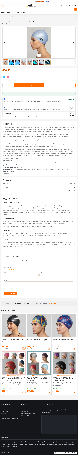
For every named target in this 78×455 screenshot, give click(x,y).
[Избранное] (72, 5)
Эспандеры (66, 442)
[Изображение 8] (48, 62)
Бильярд (40, 442)
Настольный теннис (6, 442)
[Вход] (66, 5)
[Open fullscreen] (39, 55)
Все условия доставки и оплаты (11, 249)
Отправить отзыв (10, 293)
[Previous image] (4, 42)
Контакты (23, 12)
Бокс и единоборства (30, 442)
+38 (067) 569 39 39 (26, 411)
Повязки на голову (49, 442)
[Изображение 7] (41, 62)
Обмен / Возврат (16, 12)
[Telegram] (46, 1)
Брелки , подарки (12, 444)
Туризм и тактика (5, 446)
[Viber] (48, 1)
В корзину (29, 85)
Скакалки (58, 442)
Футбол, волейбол (18, 442)
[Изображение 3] (17, 62)
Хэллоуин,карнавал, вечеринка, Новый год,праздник (60, 444)
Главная (3, 16)
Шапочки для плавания (18, 16)
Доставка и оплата (6, 409)
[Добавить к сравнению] (7, 89)
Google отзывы (53, 303)
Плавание (8, 16)
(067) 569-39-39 (40, 1)
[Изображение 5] (29, 62)
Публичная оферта (6, 416)
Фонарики (14, 446)
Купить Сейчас (60, 85)
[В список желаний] (3, 89)
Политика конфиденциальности (9, 418)
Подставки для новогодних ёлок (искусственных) (32, 444)
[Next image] (73, 42)
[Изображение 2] (11, 62)
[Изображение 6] (35, 62)
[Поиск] (75, 9)
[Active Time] (32, 5)
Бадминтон (73, 442)
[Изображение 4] (23, 62)
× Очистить (5, 81)
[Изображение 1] (5, 62)
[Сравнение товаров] (69, 5)
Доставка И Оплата (6, 12)
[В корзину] (24, 348)
